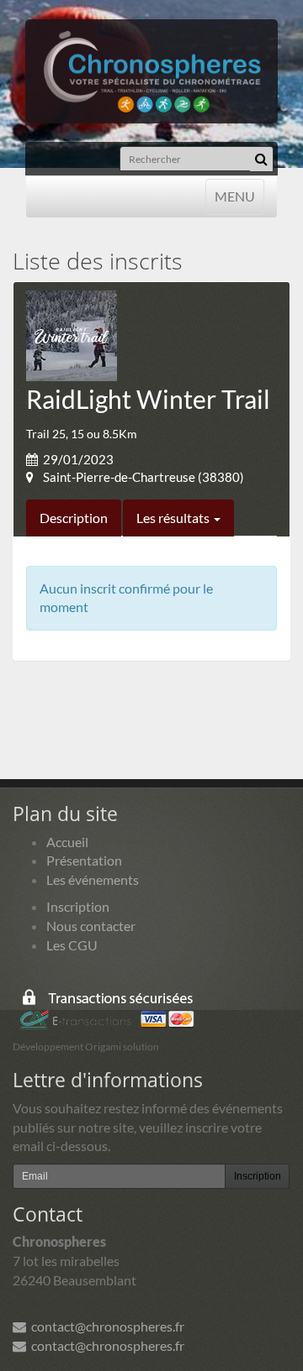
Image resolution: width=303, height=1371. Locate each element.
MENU (234, 195)
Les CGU (72, 945)
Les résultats (174, 518)
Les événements (92, 879)
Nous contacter (91, 926)
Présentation (84, 860)
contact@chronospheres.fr (105, 1326)
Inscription (77, 906)
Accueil (67, 842)
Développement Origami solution (86, 1046)
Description (74, 518)
